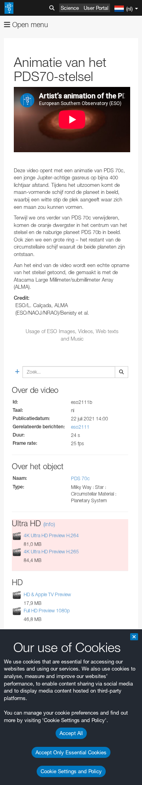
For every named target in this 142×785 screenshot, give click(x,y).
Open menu (29, 24)
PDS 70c (80, 478)
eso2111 (80, 427)
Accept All (71, 733)
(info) (49, 524)
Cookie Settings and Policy (71, 771)
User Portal (96, 8)
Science (70, 8)
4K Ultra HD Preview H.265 (51, 552)
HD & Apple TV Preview (47, 594)
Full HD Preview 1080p (47, 611)
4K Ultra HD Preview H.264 (51, 535)
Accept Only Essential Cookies (71, 752)
